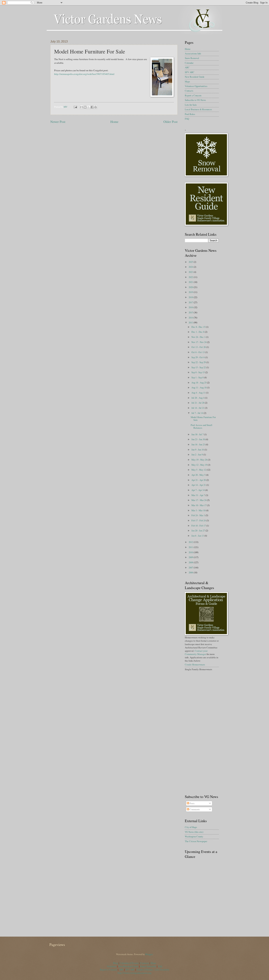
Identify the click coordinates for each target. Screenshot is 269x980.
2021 (191, 282)
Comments (194, 809)
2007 (191, 567)
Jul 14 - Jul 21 (198, 407)
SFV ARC (189, 72)
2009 (191, 557)
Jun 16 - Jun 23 (198, 444)
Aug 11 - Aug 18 (199, 387)
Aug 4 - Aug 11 (198, 392)
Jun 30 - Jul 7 (197, 434)
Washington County (194, 836)
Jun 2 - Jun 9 (197, 454)
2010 (191, 552)
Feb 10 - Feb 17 (198, 525)
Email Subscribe (148, 966)
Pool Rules (190, 114)
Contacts (189, 90)
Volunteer (112, 966)
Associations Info (193, 53)
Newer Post (57, 121)
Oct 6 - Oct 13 (198, 352)
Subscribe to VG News (195, 100)
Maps (187, 81)
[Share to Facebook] (92, 107)
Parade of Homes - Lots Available (153, 969)
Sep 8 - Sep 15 (198, 372)
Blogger (149, 954)
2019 (191, 292)
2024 (191, 266)
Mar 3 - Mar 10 (198, 510)
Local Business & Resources (198, 109)
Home (114, 121)
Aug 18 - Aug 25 (199, 382)
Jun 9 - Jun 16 (197, 449)
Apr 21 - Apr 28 (198, 480)
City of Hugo (191, 827)
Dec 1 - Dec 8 (198, 331)
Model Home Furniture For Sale (203, 418)
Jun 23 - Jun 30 (198, 439)
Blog (116, 963)
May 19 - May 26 (199, 459)
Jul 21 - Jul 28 (198, 402)
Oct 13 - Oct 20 (198, 347)
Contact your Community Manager (196, 652)
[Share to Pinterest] (95, 107)
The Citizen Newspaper (196, 841)
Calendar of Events (129, 963)
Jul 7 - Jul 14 (197, 413)
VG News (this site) (194, 832)
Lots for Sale (191, 104)
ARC (187, 67)
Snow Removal (192, 58)
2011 (191, 547)
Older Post (170, 121)
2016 (191, 307)
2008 (191, 562)
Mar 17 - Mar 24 (199, 500)
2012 (191, 542)
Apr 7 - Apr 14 (198, 490)
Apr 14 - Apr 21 (198, 485)
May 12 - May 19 (199, 464)
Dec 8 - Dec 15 (198, 326)
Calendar (189, 62)
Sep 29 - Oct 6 (198, 357)
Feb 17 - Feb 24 (198, 520)
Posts (192, 803)
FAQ (187, 118)
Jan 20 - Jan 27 (198, 530)
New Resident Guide (194, 76)
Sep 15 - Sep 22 (198, 367)
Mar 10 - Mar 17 (199, 505)
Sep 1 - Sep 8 (197, 377)
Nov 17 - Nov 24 (199, 342)
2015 (191, 312)
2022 (191, 277)
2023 (191, 272)
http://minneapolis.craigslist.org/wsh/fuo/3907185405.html (84, 74)
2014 (191, 317)
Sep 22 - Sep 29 (198, 362)
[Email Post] (75, 106)
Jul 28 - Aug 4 (198, 397)
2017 (191, 302)
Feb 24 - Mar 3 (198, 515)
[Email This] (81, 107)
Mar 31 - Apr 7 (198, 495)
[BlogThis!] (85, 107)
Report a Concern (193, 95)
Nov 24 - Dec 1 (198, 337)
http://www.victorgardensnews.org (135, 973)
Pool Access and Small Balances (201, 426)
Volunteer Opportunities (196, 86)
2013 (191, 322)
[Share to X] (88, 107)
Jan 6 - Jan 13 (197, 535)
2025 (191, 261)
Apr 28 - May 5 (198, 474)
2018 (191, 297)
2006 (191, 572)
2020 (191, 287)
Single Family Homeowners (198, 669)
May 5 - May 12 (199, 469)
